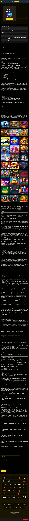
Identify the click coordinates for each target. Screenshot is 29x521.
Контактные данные (14, 513)
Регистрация (16, 1)
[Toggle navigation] (27, 1)
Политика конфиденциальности (14, 512)
